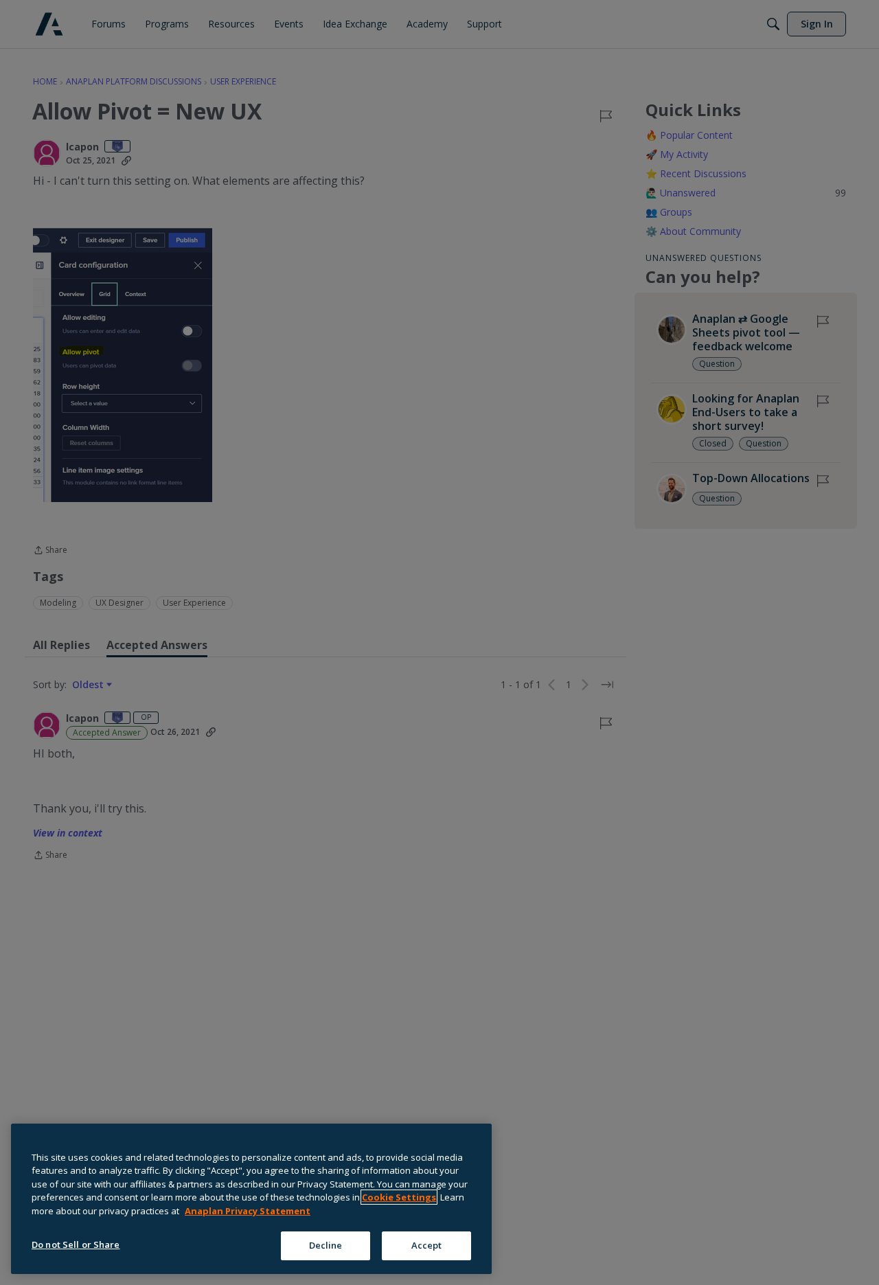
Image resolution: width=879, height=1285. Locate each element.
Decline (326, 1245)
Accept (426, 1245)
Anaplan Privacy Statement (247, 1211)
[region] (251, 1199)
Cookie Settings (399, 1197)
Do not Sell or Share (76, 1244)
